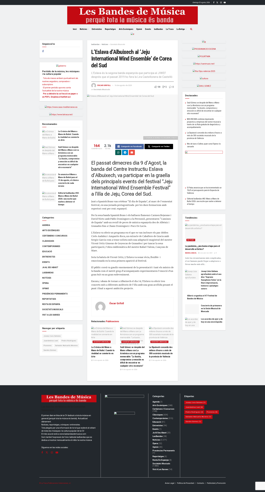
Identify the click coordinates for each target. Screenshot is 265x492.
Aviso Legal (169, 483)
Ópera (45, 283)
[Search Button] (191, 29)
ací (69, 97)
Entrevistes (97, 29)
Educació (47, 251)
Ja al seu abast (50, 267)
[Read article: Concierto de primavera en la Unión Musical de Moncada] (192, 309)
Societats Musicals (117, 44)
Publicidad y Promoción (216, 483)
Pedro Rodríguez (69, 341)
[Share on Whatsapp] (118, 152)
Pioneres (47, 345)
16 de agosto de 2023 (123, 85)
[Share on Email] (132, 152)
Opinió (139, 29)
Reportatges (110, 29)
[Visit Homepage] (132, 15)
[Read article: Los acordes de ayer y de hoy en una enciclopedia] (192, 323)
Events (148, 29)
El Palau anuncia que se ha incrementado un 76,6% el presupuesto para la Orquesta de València (204, 190)
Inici (75, 29)
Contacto (200, 483)
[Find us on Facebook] (213, 2)
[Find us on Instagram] (221, 2)
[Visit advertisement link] (132, 36)
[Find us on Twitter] (217, 2)
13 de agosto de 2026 (158, 360)
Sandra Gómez (50, 350)
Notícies (83, 29)
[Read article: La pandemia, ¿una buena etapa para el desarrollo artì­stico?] (204, 233)
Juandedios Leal (51, 341)
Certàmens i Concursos (54, 236)
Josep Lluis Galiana (52, 336)
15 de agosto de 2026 (129, 369)
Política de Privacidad (185, 483)
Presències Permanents (55, 294)
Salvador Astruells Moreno (66, 345)
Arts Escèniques (126, 29)
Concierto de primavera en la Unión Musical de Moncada (211, 308)
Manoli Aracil (191, 253)
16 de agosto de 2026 (100, 360)
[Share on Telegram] (125, 152)
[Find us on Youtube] (225, 2)
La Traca (169, 29)
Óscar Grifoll (104, 85)
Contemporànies (51, 246)
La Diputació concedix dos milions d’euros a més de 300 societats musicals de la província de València (204, 135)
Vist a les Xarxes (51, 315)
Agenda (46, 225)
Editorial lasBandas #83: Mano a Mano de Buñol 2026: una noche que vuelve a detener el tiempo (68, 199)
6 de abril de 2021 (206, 253)
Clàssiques (48, 241)
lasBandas (158, 29)
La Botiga (181, 29)
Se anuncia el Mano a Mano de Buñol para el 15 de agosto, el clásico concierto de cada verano (68, 180)
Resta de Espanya (51, 304)
